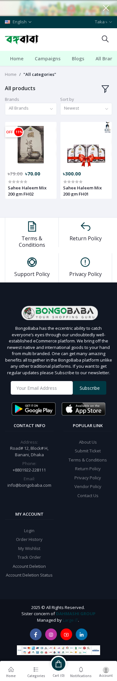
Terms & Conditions (88, 460)
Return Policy (88, 469)
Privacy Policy (87, 478)
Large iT (70, 620)
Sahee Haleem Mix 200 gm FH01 (82, 191)
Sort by (67, 99)
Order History (29, 539)
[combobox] (31, 109)
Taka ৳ (101, 22)
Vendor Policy (87, 486)
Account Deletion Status (29, 575)
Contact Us (87, 495)
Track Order (29, 557)
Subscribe (90, 388)
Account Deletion (29, 566)
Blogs (78, 58)
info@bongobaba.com (29, 485)
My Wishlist (29, 548)
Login (29, 530)
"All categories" (39, 74)
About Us (88, 442)
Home (16, 58)
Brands (12, 99)
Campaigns (47, 58)
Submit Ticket (88, 451)
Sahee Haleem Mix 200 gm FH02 (27, 191)
